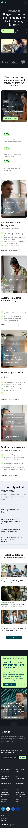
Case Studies (4, 789)
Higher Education (20, 769)
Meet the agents (5, 767)
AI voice (3, 774)
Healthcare (18, 767)
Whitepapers (4, 792)
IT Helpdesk (18, 781)
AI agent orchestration (6, 769)
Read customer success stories (13, 717)
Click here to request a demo (9, 250)
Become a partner (20, 792)
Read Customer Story (11, 118)
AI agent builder (5, 771)
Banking (17, 771)
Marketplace (4, 799)
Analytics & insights (6, 783)
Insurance (18, 774)
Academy (3, 801)
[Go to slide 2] (12, 125)
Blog (2, 796)
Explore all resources (14, 637)
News (17, 801)
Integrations (4, 778)
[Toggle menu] (25, 2)
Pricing (17, 789)
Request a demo (7, 31)
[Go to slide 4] (15, 125)
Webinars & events (5, 794)
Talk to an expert (9, 684)
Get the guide (21, 31)
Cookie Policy (4, 820)
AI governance (4, 781)
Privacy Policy (4, 818)
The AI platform (5, 776)
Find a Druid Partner (20, 794)
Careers (17, 799)
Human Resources (20, 778)
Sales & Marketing (20, 783)
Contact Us (18, 796)
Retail (17, 776)
